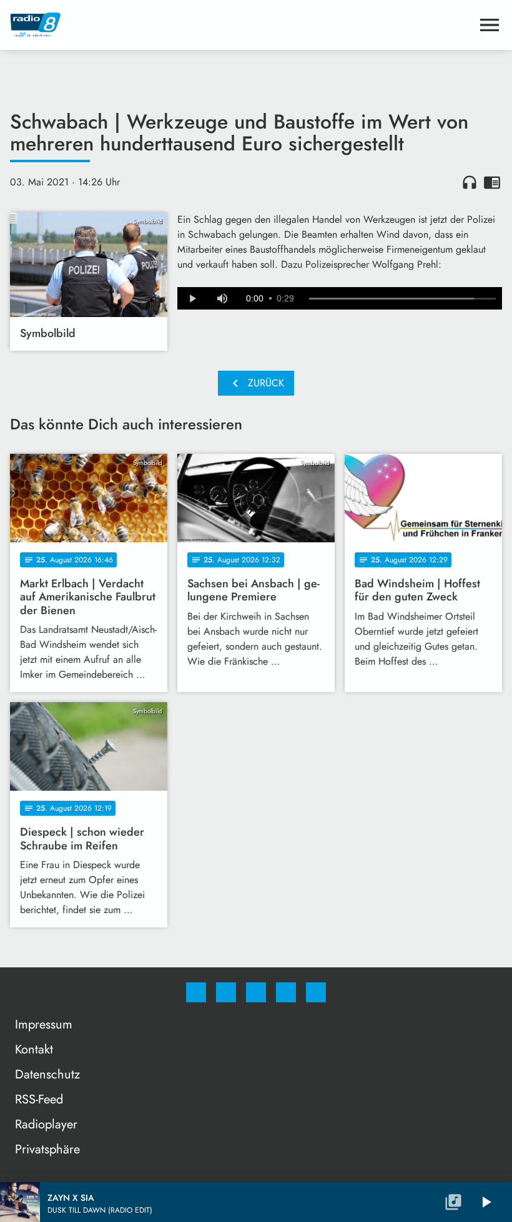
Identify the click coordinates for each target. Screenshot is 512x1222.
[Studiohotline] (286, 992)
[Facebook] (196, 992)
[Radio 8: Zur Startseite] (241, 24)
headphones (469, 182)
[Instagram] (226, 992)
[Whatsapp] (256, 992)
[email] (316, 992)
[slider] (402, 299)
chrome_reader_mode (492, 182)
